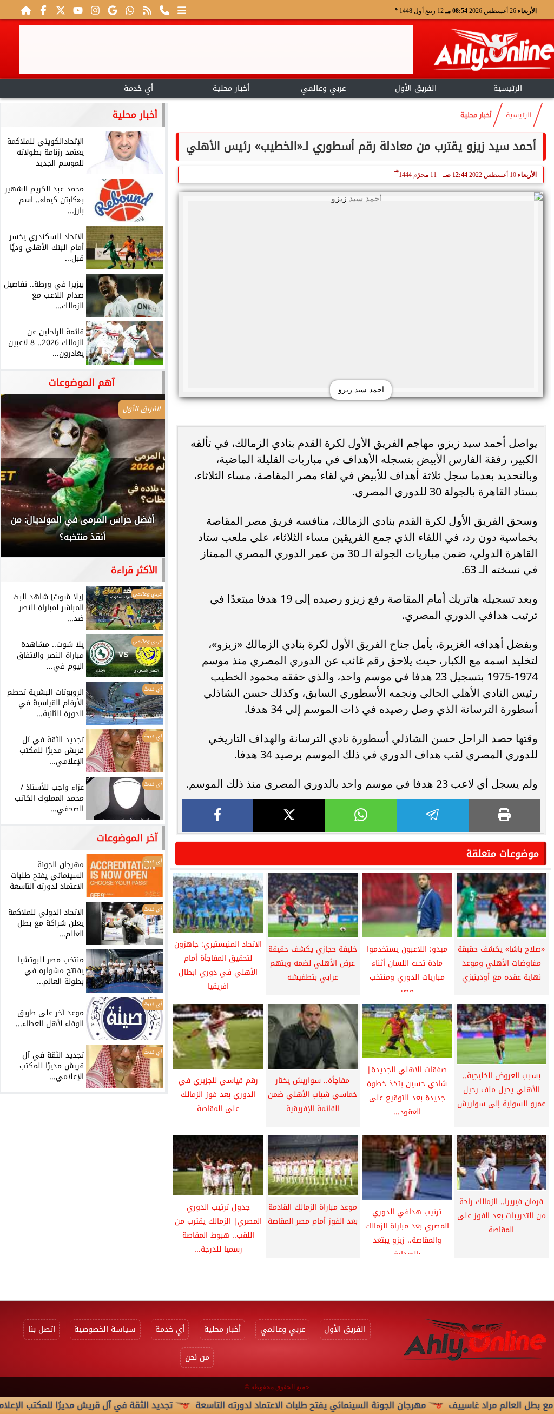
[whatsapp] (361, 815)
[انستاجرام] (95, 9)
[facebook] (217, 815)
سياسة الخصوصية (105, 1329)
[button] (23, 481)
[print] (504, 815)
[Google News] (112, 9)
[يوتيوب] (78, 9)
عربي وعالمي (323, 88)
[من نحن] (164, 9)
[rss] (147, 9)
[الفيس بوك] (43, 9)
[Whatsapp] (129, 9)
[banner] (216, 49)
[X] (289, 815)
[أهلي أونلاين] (493, 51)
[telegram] (432, 815)
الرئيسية (507, 88)
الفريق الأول (416, 88)
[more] (181, 9)
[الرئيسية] (26, 9)
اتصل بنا (41, 1329)
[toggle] (46, 87)
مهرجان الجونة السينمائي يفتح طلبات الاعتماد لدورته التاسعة (349, 1405)
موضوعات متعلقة (502, 853)
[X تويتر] (60, 9)
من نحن (197, 1357)
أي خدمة (138, 88)
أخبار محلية (231, 88)
